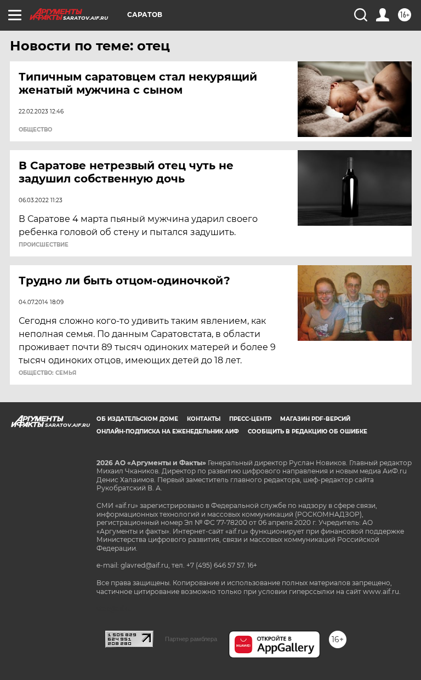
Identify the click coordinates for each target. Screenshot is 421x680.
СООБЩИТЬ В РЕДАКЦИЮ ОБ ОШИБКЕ (307, 431)
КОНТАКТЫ (203, 418)
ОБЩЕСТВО (35, 130)
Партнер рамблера (191, 639)
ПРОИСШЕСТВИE (44, 245)
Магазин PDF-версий (315, 418)
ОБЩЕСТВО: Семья (47, 373)
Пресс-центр (250, 418)
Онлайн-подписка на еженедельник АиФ (167, 431)
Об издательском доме (137, 418)
